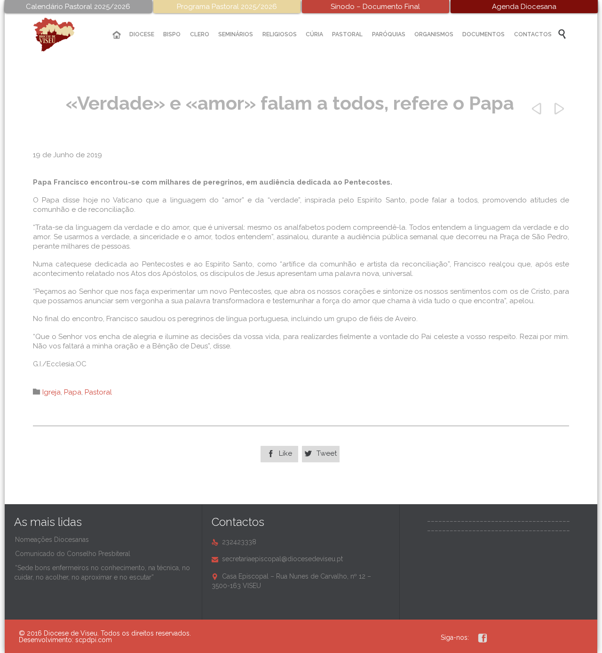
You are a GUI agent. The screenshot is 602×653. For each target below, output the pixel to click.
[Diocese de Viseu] (61, 35)
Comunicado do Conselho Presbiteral (72, 553)
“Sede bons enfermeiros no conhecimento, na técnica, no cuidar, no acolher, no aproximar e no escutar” (102, 572)
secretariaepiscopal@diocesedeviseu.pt (277, 559)
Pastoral (98, 392)
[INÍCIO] (117, 35)
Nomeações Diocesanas (52, 539)
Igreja (51, 392)
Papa (72, 392)
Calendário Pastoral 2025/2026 (78, 6)
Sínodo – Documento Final (375, 6)
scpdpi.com (93, 640)
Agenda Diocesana (524, 6)
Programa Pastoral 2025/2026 (227, 6)
